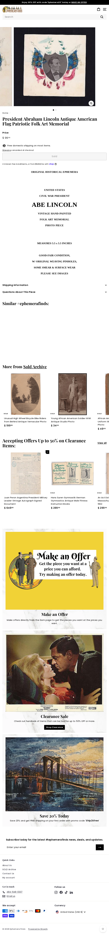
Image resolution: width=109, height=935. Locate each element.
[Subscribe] (100, 847)
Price (5, 132)
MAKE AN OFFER (79, 2)
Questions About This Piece (18, 292)
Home (5, 113)
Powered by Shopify (38, 929)
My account (8, 877)
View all (102, 442)
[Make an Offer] (54, 571)
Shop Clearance (54, 727)
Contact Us (8, 873)
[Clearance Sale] (54, 673)
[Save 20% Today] (54, 774)
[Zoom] (91, 103)
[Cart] (98, 9)
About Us (7, 865)
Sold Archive (35, 366)
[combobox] (54, 17)
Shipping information (15, 285)
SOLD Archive (9, 869)
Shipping (6, 150)
